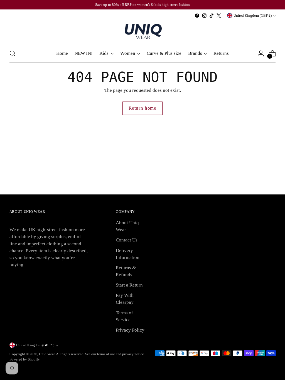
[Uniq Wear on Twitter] (218, 15)
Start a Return (129, 285)
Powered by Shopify (24, 359)
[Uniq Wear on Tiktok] (211, 15)
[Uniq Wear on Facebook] (197, 15)
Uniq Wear (47, 354)
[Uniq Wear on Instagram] (204, 15)
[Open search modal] (12, 53)
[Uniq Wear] (142, 31)
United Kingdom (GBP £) (253, 15)
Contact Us (126, 240)
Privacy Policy (130, 330)
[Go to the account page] (260, 53)
